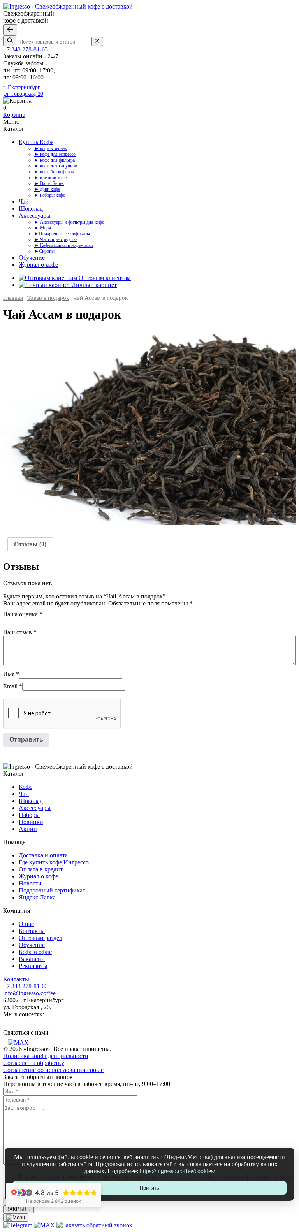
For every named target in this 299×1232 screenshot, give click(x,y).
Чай (24, 201)
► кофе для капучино (55, 166)
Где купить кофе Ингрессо (54, 862)
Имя (11, 674)
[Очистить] (97, 41)
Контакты (32, 931)
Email (12, 686)
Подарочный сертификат (52, 890)
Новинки (31, 821)
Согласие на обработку (33, 1063)
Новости (30, 883)
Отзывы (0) (30, 544)
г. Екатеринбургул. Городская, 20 (23, 90)
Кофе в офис (35, 952)
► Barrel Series (49, 183)
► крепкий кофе (50, 177)
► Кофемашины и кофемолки (63, 245)
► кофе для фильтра (54, 160)
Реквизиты (33, 966)
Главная (13, 298)
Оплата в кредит (41, 869)
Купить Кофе (36, 142)
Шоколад (31, 208)
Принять (149, 1188)
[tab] (30, 544)
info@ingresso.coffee (29, 993)
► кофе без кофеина (54, 171)
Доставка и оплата (43, 855)
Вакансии (32, 959)
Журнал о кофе (38, 264)
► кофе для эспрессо (55, 154)
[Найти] (9, 40)
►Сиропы (44, 251)
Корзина (14, 114)
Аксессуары (35, 215)
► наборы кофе (49, 195)
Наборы (29, 814)
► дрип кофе (47, 189)
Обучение (32, 257)
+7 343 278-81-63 (25, 49)
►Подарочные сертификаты (62, 233)
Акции (28, 828)
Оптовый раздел (40, 938)
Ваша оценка (22, 614)
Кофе (25, 786)
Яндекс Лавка (37, 897)
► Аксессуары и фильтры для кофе (69, 222)
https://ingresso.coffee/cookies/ (177, 1171)
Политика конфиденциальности (45, 1055)
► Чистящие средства (55, 239)
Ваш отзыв (20, 632)
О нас (26, 923)
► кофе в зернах (50, 148)
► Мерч (42, 228)
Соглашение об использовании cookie (53, 1070)
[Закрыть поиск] (10, 29)
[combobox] (54, 42)
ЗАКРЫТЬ (18, 1209)
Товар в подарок (48, 298)
